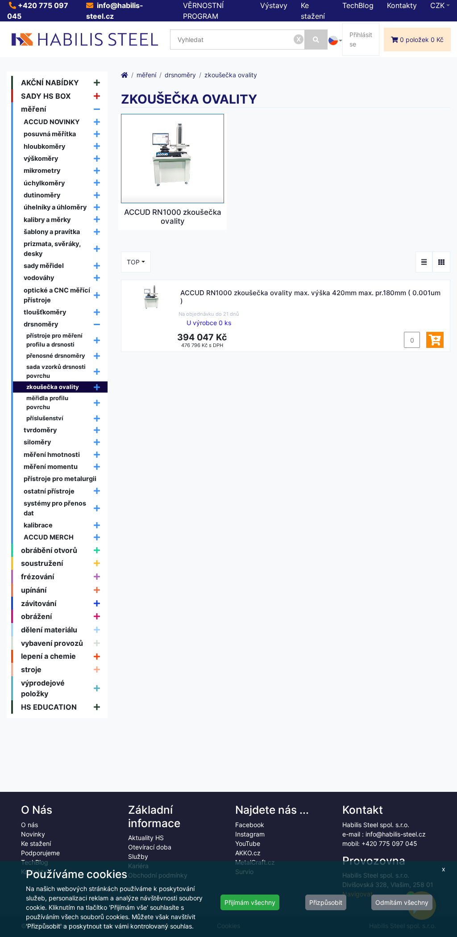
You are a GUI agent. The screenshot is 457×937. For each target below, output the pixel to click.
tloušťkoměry (45, 312)
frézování (37, 576)
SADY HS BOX (46, 96)
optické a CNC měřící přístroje (57, 295)
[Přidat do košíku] (435, 340)
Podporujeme (40, 853)
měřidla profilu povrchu (47, 402)
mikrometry (42, 170)
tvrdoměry (40, 430)
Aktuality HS (146, 837)
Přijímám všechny (249, 902)
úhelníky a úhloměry (55, 207)
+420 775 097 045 (389, 843)
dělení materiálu (49, 629)
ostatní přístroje (49, 491)
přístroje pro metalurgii (60, 478)
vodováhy (39, 277)
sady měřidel (44, 265)
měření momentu (51, 466)
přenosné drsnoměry (55, 355)
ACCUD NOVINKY (52, 121)
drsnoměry (41, 324)
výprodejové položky (43, 688)
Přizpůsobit (325, 902)
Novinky (33, 834)
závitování (38, 603)
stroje (31, 669)
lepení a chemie (48, 656)
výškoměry (41, 158)
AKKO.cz (248, 853)
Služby (138, 856)
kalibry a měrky (47, 219)
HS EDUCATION (49, 707)
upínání (33, 590)
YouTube (247, 843)
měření (33, 109)
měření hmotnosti (52, 454)
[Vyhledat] (316, 39)
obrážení (36, 616)
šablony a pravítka (52, 231)
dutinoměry (42, 195)
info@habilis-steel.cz (396, 834)
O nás (29, 824)
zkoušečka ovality (52, 386)
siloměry (37, 442)
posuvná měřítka (50, 134)
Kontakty (402, 5)
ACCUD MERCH (49, 537)
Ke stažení (36, 843)
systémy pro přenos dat (55, 508)
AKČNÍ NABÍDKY (50, 82)
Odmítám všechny (401, 902)
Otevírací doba (149, 847)
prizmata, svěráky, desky (52, 248)
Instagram (250, 834)
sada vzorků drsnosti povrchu (56, 371)
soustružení (42, 563)
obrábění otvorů (49, 550)
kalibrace (38, 525)
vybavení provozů (52, 643)
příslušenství (44, 418)
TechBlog (358, 5)
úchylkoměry (44, 183)
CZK (437, 5)
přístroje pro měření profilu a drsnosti (54, 340)
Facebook (249, 824)
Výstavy (273, 5)
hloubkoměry (44, 146)
